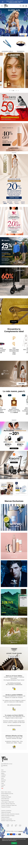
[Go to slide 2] (12, 385)
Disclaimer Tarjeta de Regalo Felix (8, 820)
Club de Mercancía (5, 798)
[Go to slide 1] (11, 385)
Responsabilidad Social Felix (7, 793)
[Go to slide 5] (16, 385)
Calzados (3, 776)
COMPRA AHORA (19, 106)
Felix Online (10, 831)
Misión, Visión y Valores (6, 791)
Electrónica (3, 779)
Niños (2, 786)
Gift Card (3, 781)
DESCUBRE (14, 321)
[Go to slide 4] (15, 385)
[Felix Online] (6, 5)
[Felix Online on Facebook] (12, 825)
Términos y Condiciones (6, 810)
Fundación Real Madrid (6, 796)
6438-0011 (5, 765)
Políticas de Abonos (5, 817)
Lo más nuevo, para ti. (14, 391)
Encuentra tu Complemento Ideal (14, 330)
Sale (2, 788)
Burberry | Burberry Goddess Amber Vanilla (14, 410)
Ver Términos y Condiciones (14, 684)
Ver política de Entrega (14, 705)
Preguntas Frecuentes (5, 806)
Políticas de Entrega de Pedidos (7, 815)
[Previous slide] (2, 374)
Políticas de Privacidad (6, 812)
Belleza (2, 773)
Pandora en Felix (4, 795)
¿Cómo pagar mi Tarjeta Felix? (7, 801)
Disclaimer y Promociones (6, 818)
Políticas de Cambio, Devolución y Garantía (10, 814)
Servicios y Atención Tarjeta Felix (8, 803)
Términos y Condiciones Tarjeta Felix (9, 805)
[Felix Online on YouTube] (20, 825)
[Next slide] (26, 374)
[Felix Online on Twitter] (16, 825)
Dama (2, 778)
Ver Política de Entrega (14, 683)
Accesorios (3, 771)
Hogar (2, 783)
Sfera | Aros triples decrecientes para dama (14, 351)
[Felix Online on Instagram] (8, 825)
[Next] (25, 45)
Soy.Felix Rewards (5, 800)
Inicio (2, 769)
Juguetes (3, 785)
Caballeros (3, 774)
